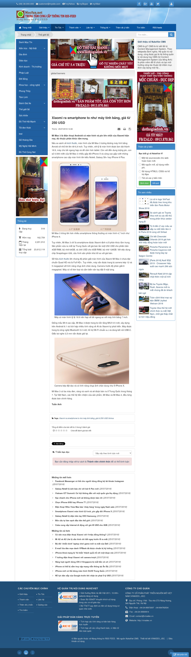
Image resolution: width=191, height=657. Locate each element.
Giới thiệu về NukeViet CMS (152, 41)
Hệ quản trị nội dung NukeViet (77, 588)
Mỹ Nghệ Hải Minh (27, 145)
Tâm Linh (23, 97)
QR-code (25, 638)
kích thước (72, 143)
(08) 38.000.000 (26, 3)
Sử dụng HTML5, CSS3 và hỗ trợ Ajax (156, 173)
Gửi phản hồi (182, 654)
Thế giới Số (24, 109)
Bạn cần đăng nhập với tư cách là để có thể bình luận (92, 461)
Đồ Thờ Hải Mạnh (27, 121)
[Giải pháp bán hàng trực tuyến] (68, 626)
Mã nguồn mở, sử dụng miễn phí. (155, 166)
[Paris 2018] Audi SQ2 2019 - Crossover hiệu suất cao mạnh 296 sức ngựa (155, 265)
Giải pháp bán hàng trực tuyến (78, 617)
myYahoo (70, 3)
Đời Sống (23, 78)
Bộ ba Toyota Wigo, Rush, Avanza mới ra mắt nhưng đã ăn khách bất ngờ (155, 288)
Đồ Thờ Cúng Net (27, 152)
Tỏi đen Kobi (25, 127)
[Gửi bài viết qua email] (119, 128)
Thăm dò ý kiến (122, 27)
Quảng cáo (42, 604)
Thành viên (74, 27)
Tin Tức (58, 27)
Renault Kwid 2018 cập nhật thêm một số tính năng (155, 276)
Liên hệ (89, 27)
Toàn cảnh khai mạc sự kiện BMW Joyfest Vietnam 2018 (161, 300)
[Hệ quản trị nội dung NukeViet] (68, 597)
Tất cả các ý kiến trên (152, 177)
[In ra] (125, 128)
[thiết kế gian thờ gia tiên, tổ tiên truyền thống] (155, 106)
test (20, 133)
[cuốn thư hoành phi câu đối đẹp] (92, 92)
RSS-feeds (157, 27)
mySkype (83, 3)
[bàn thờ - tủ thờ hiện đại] (92, 53)
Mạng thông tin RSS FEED (103, 638)
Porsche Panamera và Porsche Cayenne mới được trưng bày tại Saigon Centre (155, 251)
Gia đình (23, 54)
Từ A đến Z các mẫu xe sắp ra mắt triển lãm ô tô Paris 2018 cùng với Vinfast (155, 229)
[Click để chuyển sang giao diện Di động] (32, 652)
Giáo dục (23, 60)
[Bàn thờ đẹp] (32, 186)
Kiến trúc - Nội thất (28, 48)
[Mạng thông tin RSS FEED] (46, 14)
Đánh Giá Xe (25, 103)
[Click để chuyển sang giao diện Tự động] (19, 652)
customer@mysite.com (49, 3)
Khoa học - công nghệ (29, 84)
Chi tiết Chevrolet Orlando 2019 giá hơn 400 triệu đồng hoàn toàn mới (155, 239)
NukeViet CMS (132, 638)
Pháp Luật (24, 72)
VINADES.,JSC (158, 638)
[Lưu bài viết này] (130, 128)
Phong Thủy (24, 90)
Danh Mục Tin (25, 42)
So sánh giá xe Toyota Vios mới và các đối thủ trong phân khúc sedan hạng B (155, 217)
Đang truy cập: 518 (41, 638)
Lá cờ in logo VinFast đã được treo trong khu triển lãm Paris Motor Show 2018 (155, 204)
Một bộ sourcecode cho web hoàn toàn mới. (155, 159)
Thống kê (104, 27)
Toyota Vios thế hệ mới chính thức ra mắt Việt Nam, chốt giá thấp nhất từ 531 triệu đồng (156, 312)
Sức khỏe (23, 115)
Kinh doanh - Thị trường (30, 66)
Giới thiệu (43, 27)
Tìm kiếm (141, 27)
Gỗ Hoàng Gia (26, 139)
